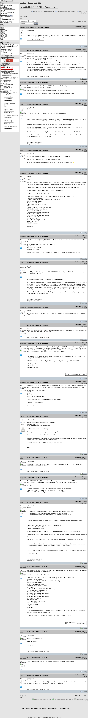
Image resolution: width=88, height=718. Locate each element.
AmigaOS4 (37, 3)
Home (1, 2)
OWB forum (4, 68)
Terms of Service (4, 81)
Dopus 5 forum (5, 58)
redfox (22, 416)
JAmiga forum (5, 64)
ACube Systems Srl (39, 76)
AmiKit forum (5, 52)
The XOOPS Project (54, 717)
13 (84, 21)
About (1, 78)
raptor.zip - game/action (10, 126)
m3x (21, 50)
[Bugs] (10, 21)
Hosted (2, 41)
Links (1, 18)
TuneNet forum (5, 75)
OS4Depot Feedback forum (9, 46)
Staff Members (4, 83)
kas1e (21, 104)
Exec (1, 38)
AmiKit (2, 32)
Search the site (4, 91)
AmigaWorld (3, 36)
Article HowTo (4, 88)
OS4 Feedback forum (7, 44)
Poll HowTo (3, 86)
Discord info (3, 15)
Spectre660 (23, 27)
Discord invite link (5, 16)
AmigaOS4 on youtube (33, 144)
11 (80, 21)
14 (86, 21)
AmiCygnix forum (6, 49)
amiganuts (23, 82)
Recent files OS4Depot (6, 8)
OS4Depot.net (4, 21)
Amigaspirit (3, 30)
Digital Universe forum (7, 57)
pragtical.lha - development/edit (8, 121)
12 (82, 21)
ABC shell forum (6, 50)
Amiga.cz (3, 40)
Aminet (2, 29)
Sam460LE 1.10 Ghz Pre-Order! (39, 7)
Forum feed (3, 7)
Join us (29, 142)
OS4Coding (3, 35)
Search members (4, 92)
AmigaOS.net (4, 27)
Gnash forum (5, 61)
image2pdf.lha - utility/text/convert (9, 110)
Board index (23, 3)
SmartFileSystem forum (7, 71)
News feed (3, 5)
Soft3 (47, 76)
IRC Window (3, 13)
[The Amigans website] (6, 1)
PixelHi (22, 150)
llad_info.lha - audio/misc (11, 115)
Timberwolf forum (6, 72)
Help (1, 85)
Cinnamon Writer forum (8, 54)
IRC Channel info (5, 12)
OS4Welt (2, 24)
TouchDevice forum (6, 74)
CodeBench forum (6, 55)
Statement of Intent (5, 80)
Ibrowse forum (5, 63)
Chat (1, 10)
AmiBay (2, 33)
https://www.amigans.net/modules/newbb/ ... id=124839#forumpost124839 (65, 550)
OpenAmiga (3, 22)
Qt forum (4, 69)
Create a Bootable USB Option (35, 40)
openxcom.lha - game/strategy (8, 97)
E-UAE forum (5, 60)
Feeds (1, 4)
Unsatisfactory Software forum (9, 77)
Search (2, 89)
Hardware (30, 3)
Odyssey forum (5, 66)
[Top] (83, 46)
